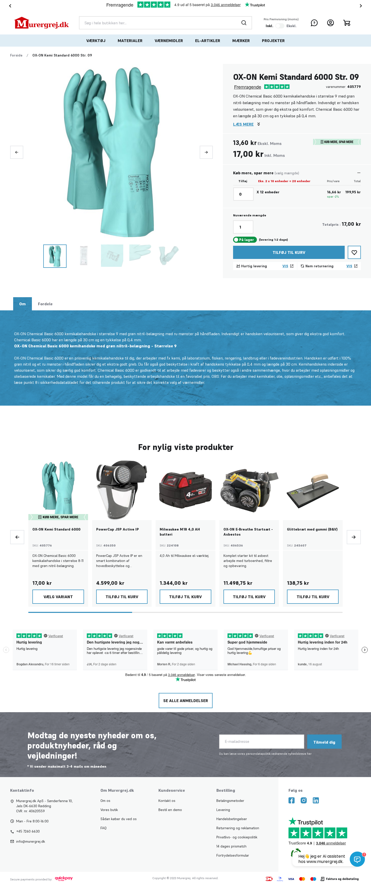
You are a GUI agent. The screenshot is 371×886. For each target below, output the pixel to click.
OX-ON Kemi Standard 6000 (56, 529)
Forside (16, 55)
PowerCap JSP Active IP (117, 529)
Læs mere (243, 124)
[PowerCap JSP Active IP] (122, 490)
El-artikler (207, 40)
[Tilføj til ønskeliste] (354, 252)
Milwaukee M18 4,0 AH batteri (180, 532)
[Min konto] (330, 23)
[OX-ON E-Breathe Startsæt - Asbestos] (249, 490)
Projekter (273, 40)
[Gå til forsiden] (41, 22)
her (309, 754)
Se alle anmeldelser (185, 700)
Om (22, 303)
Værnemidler (169, 40)
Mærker (241, 40)
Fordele (45, 303)
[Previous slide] (16, 152)
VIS (285, 266)
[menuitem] (96, 40)
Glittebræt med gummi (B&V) (312, 529)
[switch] (279, 25)
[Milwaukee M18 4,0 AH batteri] (185, 490)
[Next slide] (362, 6)
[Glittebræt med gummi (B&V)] (313, 490)
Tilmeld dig (324, 742)
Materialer (130, 40)
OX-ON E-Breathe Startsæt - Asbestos (248, 532)
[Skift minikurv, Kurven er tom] (347, 23)
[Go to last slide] (9, 6)
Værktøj (96, 40)
